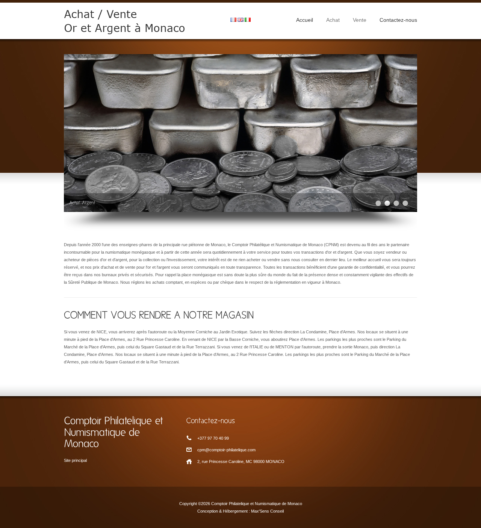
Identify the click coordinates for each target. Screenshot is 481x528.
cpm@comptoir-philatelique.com (226, 450)
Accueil (304, 20)
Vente (359, 20)
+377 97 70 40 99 (213, 438)
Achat (333, 20)
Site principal (75, 460)
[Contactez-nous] (240, 420)
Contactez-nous (398, 20)
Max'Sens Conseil (267, 511)
